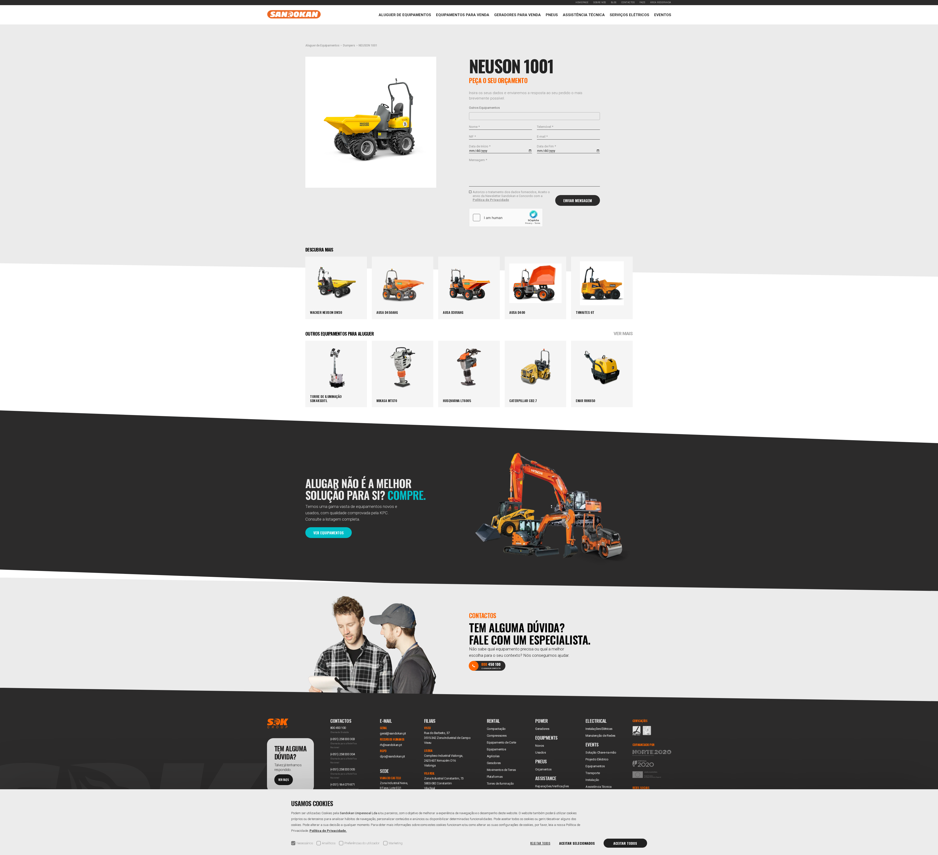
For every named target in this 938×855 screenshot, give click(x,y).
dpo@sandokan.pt (392, 756)
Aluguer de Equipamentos (405, 15)
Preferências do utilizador (362, 843)
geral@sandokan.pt (393, 733)
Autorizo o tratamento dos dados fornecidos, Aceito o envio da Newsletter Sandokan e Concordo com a (511, 196)
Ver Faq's (283, 780)
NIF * (472, 136)
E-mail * (542, 136)
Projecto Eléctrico (597, 759)
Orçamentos (543, 769)
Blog (614, 2)
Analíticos (328, 843)
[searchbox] (471, 116)
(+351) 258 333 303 (342, 739)
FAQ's (642, 2)
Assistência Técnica (584, 15)
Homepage (582, 2)
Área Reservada (660, 2)
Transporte (593, 773)
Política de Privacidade (491, 200)
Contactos (628, 2)
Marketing (396, 843)
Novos (539, 745)
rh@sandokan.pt (391, 745)
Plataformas (495, 776)
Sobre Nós (599, 2)
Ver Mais (623, 333)
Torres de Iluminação (500, 783)
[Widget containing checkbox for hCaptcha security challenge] (506, 217)
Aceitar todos (625, 843)
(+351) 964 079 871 (342, 784)
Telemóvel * (545, 127)
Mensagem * (478, 160)
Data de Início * (479, 146)
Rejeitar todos (540, 843)
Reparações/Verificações (552, 786)
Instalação (592, 780)
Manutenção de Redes (600, 735)
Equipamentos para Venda (462, 15)
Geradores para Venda (517, 15)
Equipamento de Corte (501, 742)
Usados (540, 752)
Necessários (305, 843)
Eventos (662, 15)
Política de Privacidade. (328, 831)
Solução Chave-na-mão (601, 752)
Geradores (494, 763)
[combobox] (534, 116)
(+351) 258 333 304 (342, 754)
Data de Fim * (546, 146)
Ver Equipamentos (328, 532)
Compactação (496, 729)
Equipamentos (595, 766)
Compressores (497, 735)
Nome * (474, 127)
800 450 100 (338, 728)
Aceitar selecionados (577, 843)
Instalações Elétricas (599, 729)
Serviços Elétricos (629, 15)
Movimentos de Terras (501, 770)
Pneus (552, 15)
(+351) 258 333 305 (342, 769)
